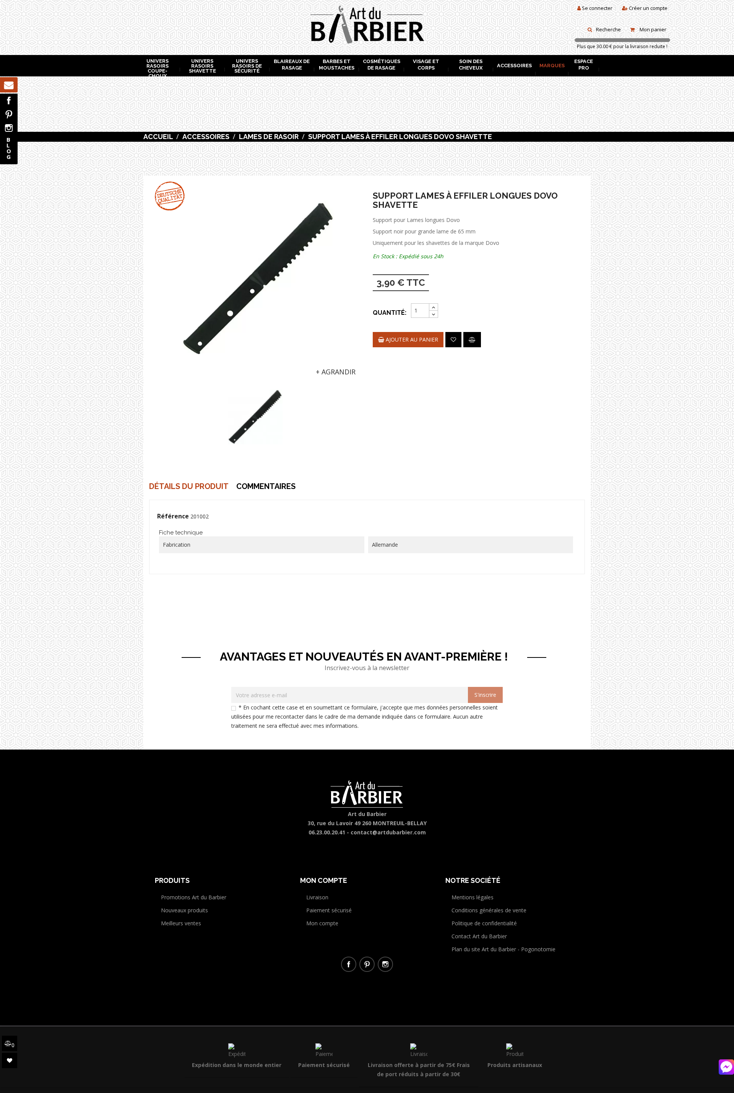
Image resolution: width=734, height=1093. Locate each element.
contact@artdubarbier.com (388, 832)
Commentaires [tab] (266, 486)
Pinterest (9, 114)
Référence (173, 516)
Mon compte (322, 923)
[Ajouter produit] (472, 339)
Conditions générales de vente (488, 910)
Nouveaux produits (184, 910)
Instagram (9, 128)
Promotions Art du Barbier (193, 897)
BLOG (8, 148)
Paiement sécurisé (329, 910)
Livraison (317, 897)
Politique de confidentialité (484, 923)
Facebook (9, 100)
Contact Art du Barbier (479, 936)
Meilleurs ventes (181, 923)
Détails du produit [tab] (189, 486)
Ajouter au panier (411, 339)
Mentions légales (472, 897)
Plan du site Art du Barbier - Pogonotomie (503, 949)
